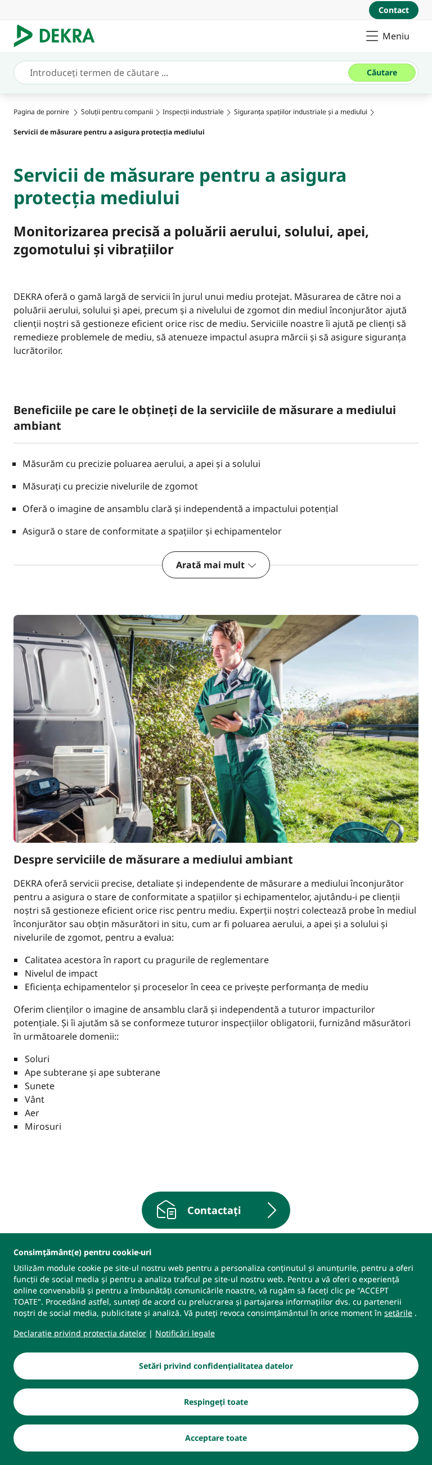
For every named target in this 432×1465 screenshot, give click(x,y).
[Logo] (59, 36)
